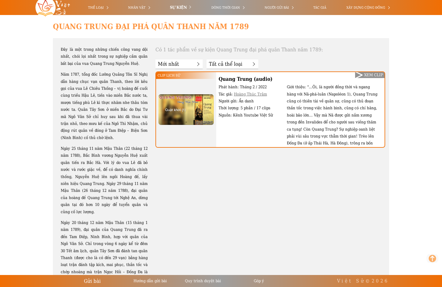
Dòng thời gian (225, 8)
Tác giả (319, 8)
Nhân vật (137, 8)
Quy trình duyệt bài (203, 281)
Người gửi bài (277, 8)
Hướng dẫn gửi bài (150, 281)
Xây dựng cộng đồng (365, 8)
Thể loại (96, 8)
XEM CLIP (373, 75)
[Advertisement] (31, 90)
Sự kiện (178, 7)
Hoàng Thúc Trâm (250, 94)
